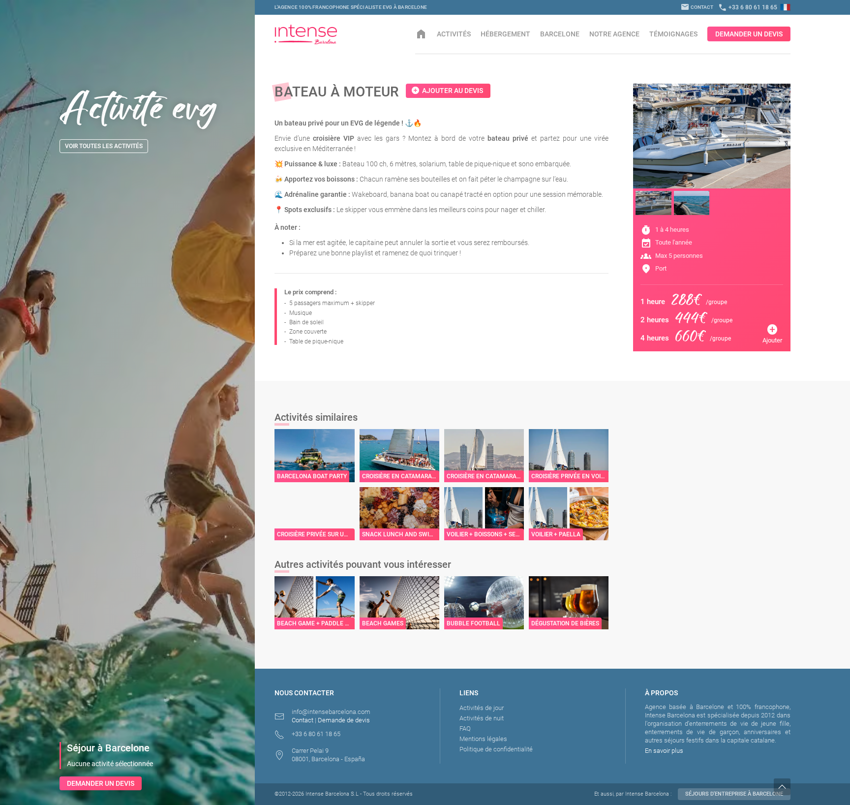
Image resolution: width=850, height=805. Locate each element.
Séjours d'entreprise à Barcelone (734, 794)
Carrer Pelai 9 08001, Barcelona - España (328, 755)
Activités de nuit (481, 718)
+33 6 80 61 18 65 (747, 7)
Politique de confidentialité (496, 749)
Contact (697, 7)
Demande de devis (344, 720)
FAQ (465, 728)
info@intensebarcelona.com (331, 711)
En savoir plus (664, 750)
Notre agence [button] (614, 34)
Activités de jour (481, 708)
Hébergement (505, 34)
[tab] (653, 203)
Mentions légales (483, 739)
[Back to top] (812, 786)
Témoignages (673, 34)
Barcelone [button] (559, 34)
